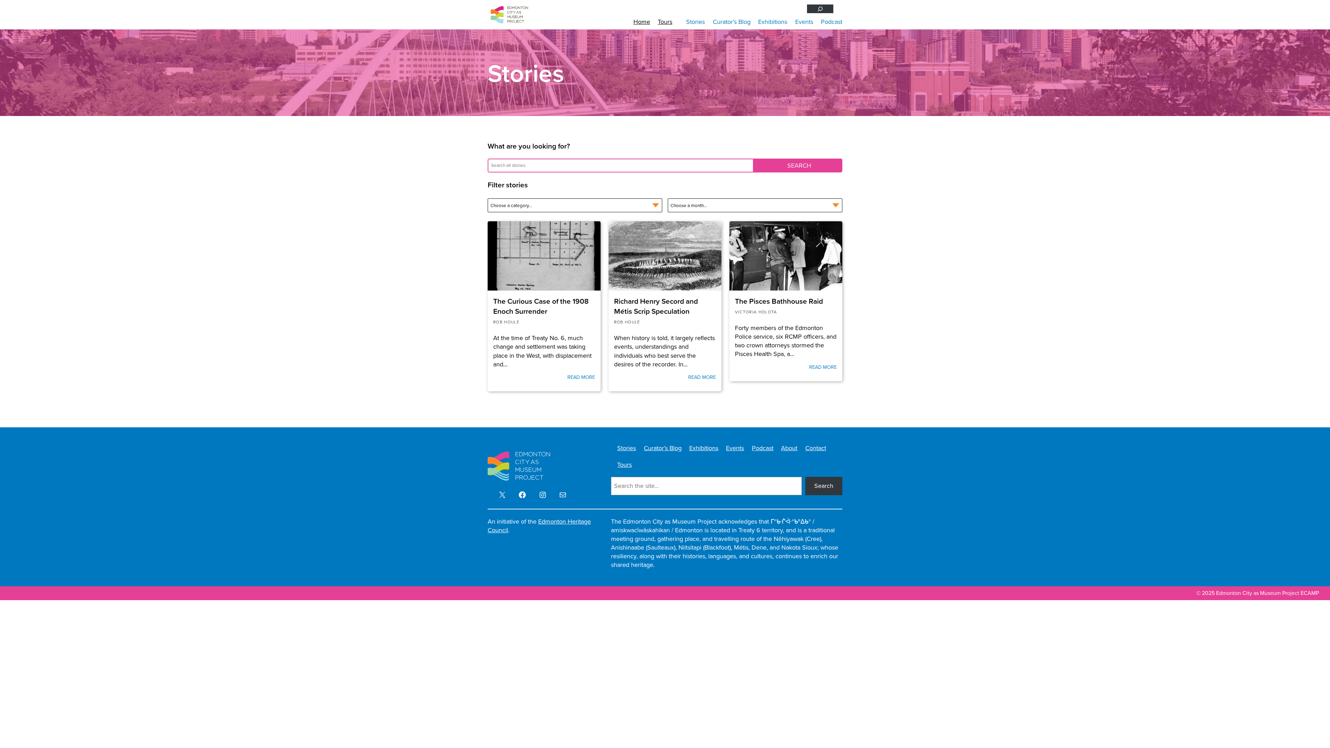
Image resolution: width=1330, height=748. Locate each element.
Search (823, 485)
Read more (581, 377)
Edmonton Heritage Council (539, 526)
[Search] (820, 9)
